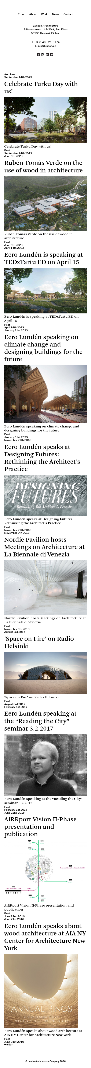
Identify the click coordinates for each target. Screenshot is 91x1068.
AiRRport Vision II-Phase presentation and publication (40, 827)
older (8, 1045)
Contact (68, 14)
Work (44, 14)
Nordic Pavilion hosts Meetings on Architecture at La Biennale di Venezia (44, 547)
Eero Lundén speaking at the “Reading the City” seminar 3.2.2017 (40, 721)
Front (21, 14)
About (33, 14)
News (55, 14)
